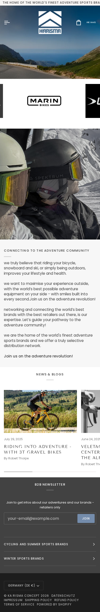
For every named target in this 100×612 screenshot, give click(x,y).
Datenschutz (63, 596)
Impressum (13, 600)
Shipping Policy (38, 600)
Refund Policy (66, 600)
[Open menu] (11, 23)
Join (86, 518)
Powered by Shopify (54, 604)
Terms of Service (19, 604)
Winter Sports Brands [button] (24, 558)
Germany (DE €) (21, 585)
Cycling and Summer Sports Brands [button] (36, 544)
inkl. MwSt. (91, 22)
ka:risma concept (24, 596)
